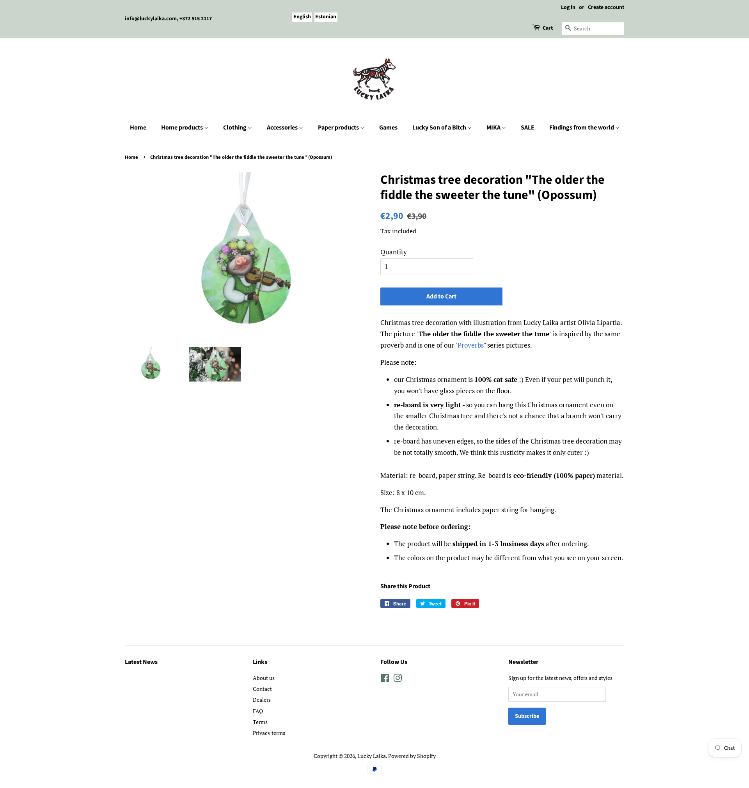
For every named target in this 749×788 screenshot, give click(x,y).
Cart (548, 28)
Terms (260, 722)
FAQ (258, 711)
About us (264, 678)
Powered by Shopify (412, 756)
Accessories (283, 127)
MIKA (494, 127)
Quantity (393, 251)
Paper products (339, 127)
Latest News (141, 662)
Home (138, 127)
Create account (606, 7)
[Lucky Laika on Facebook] (384, 679)
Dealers (262, 699)
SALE (527, 127)
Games (388, 127)
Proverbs (471, 345)
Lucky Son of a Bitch (439, 127)
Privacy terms (269, 733)
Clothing (235, 127)
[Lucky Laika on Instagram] (397, 679)
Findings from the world (582, 127)
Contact (262, 688)
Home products (182, 127)
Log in (568, 7)
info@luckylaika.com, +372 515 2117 (168, 19)
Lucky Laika (371, 756)
